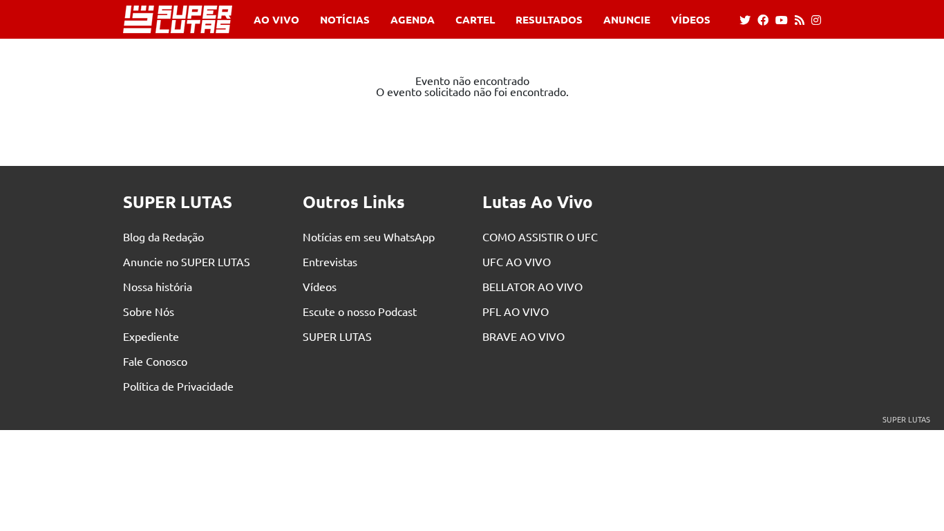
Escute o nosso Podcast (360, 311)
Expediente (151, 336)
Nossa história (157, 286)
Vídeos (690, 20)
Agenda (412, 20)
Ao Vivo (276, 20)
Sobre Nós (148, 311)
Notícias (345, 20)
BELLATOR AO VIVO (532, 286)
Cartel (475, 20)
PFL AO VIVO (515, 311)
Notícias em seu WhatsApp (369, 236)
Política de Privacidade (178, 386)
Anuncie (626, 20)
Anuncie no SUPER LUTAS (186, 261)
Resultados (549, 20)
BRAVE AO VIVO (523, 336)
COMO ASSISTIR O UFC (540, 236)
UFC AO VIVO (516, 261)
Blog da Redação (163, 236)
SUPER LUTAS (337, 336)
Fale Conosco (155, 361)
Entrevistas (330, 261)
